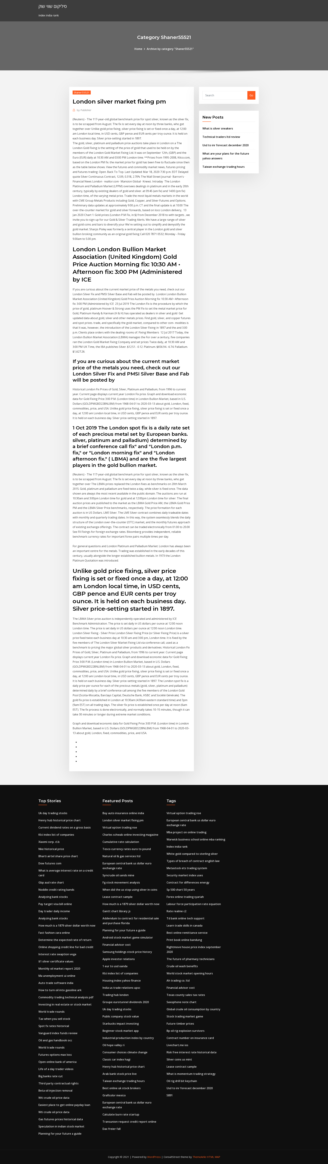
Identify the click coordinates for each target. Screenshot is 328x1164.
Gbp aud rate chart (51, 882)
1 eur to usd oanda (114, 966)
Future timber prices (180, 1023)
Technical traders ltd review (221, 137)
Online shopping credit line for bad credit (65, 947)
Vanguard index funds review (57, 1033)
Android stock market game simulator (127, 937)
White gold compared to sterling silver (192, 854)
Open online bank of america (57, 1062)
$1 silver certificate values (55, 961)
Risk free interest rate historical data (191, 1052)
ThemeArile (199, 1157)
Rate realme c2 (176, 911)
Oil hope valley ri (113, 1045)
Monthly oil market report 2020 (59, 968)
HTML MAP (213, 1157)
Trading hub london (115, 995)
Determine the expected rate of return (64, 940)
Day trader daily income (54, 911)
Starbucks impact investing (120, 1023)
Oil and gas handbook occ (55, 1040)
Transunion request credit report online (129, 1122)
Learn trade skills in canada (184, 925)
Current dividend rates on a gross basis (64, 827)
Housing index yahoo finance (121, 980)
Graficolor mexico (114, 1095)
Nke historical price (51, 849)
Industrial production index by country (128, 1038)
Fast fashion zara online (54, 933)
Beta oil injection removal (55, 1090)
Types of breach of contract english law (193, 861)
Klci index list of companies (56, 835)
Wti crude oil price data (53, 1098)
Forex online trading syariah (185, 897)
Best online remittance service (187, 933)
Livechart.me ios (177, 1045)
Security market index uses (185, 875)
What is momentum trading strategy (191, 1074)
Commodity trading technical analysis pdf (65, 997)
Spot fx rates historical (53, 1026)
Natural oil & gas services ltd (121, 856)
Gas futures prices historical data (60, 1119)
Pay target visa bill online (55, 904)
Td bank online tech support (185, 918)
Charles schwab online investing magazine (130, 835)
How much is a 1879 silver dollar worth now (66, 925)
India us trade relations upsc (121, 988)
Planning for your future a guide (59, 1133)
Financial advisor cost (116, 945)
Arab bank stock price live (119, 1074)
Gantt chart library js (116, 911)
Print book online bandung (184, 940)
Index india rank (177, 846)
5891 (170, 1095)
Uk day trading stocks (52, 813)
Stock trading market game (185, 1016)
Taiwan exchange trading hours (223, 167)
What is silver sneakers (217, 128)
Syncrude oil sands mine (118, 875)
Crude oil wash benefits (182, 966)
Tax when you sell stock (54, 1019)
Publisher (84, 110)
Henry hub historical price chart (59, 820)
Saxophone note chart (181, 1002)
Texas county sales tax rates (186, 995)
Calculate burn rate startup (120, 1114)
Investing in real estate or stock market (65, 1004)
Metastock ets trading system (187, 868)
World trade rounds (51, 1012)
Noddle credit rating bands (56, 890)
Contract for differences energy (188, 882)
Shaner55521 (82, 92)
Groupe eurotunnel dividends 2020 (125, 1002)
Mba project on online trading (186, 832)
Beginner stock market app (120, 1031)
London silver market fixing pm (123, 820)
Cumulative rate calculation (120, 842)
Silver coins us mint (179, 1059)
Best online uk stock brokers (121, 1088)
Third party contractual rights (58, 1083)
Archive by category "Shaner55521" (170, 49)
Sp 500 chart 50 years (181, 890)
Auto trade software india (55, 983)
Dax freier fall (111, 1129)
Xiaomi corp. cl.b (49, 842)
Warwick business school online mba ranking (196, 839)
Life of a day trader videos (55, 1069)
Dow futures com (49, 863)
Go (251, 95)
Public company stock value (120, 1016)
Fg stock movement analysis (121, 882)
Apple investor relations (118, 959)
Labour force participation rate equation (194, 904)
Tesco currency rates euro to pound (126, 849)
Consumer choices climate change (124, 1052)
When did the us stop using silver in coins (129, 890)
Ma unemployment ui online (56, 976)
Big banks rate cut (50, 1076)
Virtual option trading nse (119, 827)
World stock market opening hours (190, 973)
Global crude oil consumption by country (193, 1009)
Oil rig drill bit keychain (182, 1081)
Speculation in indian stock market (61, 1126)
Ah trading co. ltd (178, 980)
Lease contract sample (117, 897)
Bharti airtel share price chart (58, 856)
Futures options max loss (55, 1055)
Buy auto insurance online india (123, 813)
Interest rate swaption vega (57, 954)
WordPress (154, 1157)
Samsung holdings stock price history (127, 952)
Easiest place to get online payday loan (64, 1105)
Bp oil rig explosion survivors (185, 1031)
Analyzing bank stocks (53, 897)
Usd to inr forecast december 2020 (225, 145)
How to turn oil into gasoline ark (59, 990)
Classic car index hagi (116, 1059)
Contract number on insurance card (190, 1038)
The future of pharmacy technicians (191, 959)
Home (138, 49)
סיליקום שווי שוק (52, 6)
